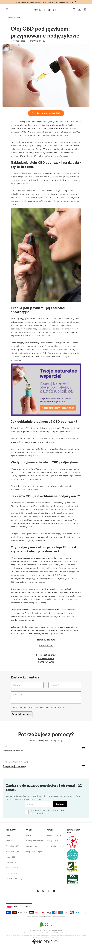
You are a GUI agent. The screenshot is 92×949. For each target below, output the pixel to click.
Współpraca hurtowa (34, 841)
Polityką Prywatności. (37, 813)
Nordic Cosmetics (13, 868)
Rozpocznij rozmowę (14, 766)
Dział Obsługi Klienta (55, 846)
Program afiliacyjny (34, 852)
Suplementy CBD (13, 852)
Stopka (29, 916)
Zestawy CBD (11, 873)
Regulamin (35, 916)
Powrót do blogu (48, 654)
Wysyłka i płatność (54, 835)
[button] (7, 9)
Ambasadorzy (31, 846)
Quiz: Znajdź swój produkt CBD (46, 113)
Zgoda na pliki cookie (58, 916)
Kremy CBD (10, 857)
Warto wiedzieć (46, 645)
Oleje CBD (10, 835)
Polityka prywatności (45, 916)
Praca (28, 835)
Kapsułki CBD (11, 841)
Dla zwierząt (11, 862)
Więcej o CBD (52, 841)
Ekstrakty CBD (12, 846)
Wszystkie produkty (14, 879)
